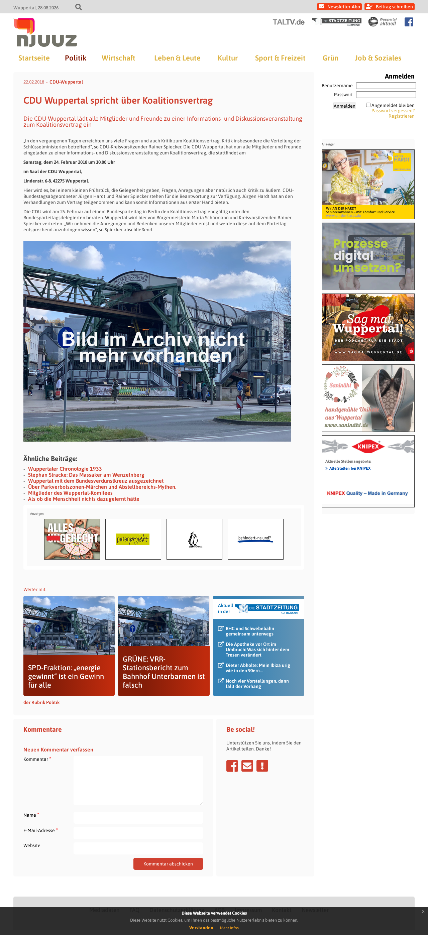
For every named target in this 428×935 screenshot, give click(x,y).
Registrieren (402, 116)
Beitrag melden (262, 765)
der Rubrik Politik (41, 702)
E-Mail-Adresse (40, 830)
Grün (330, 57)
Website (31, 845)
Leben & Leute (177, 57)
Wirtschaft (118, 57)
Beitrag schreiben (394, 6)
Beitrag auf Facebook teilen (232, 765)
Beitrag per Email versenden (247, 765)
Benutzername (337, 85)
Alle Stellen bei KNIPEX (347, 468)
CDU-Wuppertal (66, 82)
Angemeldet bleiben (393, 105)
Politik (75, 57)
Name (31, 815)
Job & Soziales (378, 57)
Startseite (34, 57)
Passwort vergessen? (393, 110)
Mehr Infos (229, 928)
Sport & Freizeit (280, 57)
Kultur (228, 57)
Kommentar (37, 759)
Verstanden (201, 927)
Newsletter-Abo (343, 6)
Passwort (343, 94)
